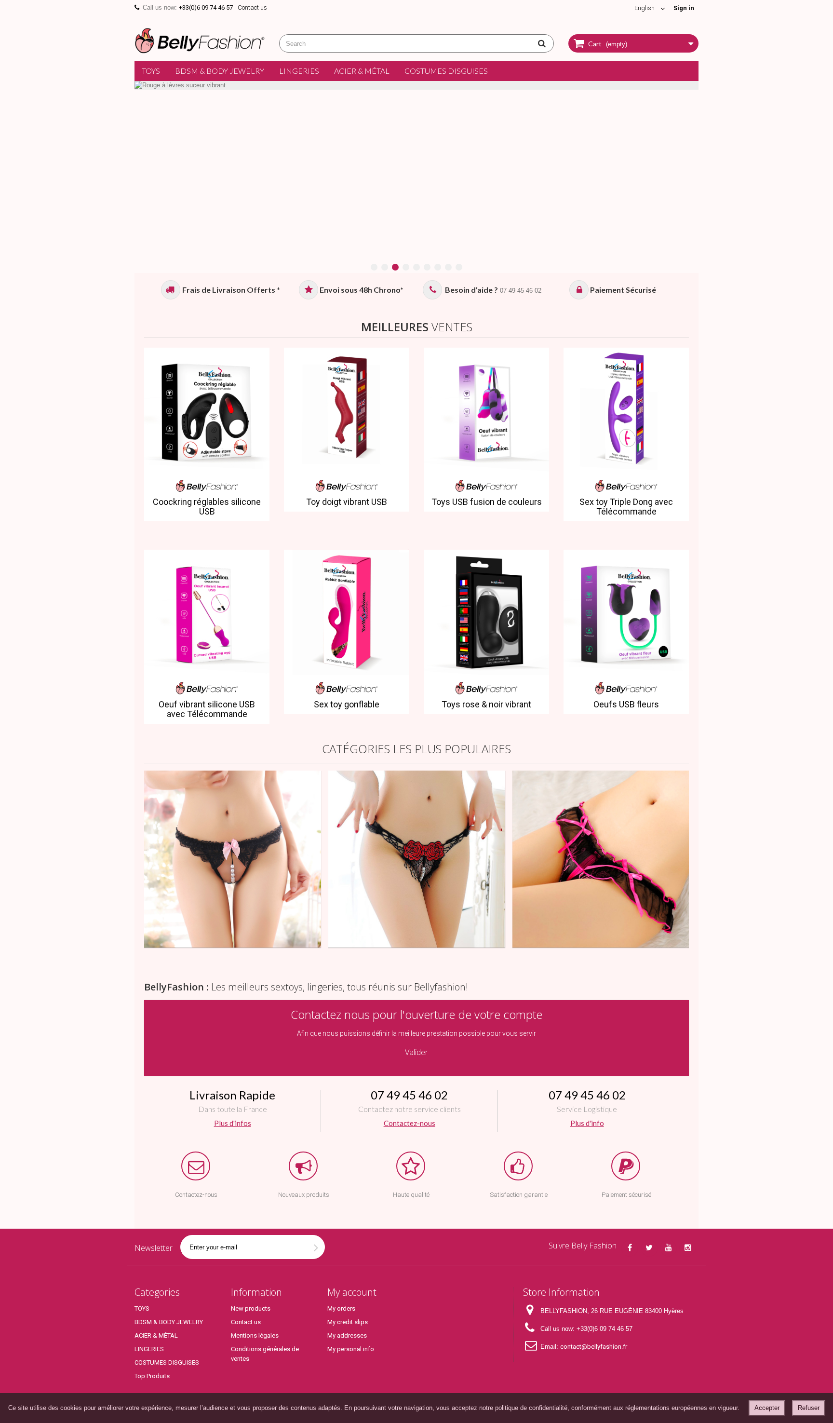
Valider (416, 1052)
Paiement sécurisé (626, 1194)
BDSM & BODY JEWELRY (219, 70)
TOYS (151, 70)
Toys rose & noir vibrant (486, 704)
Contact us (252, 7)
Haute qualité (411, 1194)
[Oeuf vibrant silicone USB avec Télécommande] (206, 612)
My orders (341, 1308)
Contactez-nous (409, 1123)
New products (250, 1308)
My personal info (350, 1349)
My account (351, 1292)
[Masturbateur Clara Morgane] (232, 859)
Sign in (683, 8)
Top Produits (152, 1376)
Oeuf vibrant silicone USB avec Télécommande (207, 709)
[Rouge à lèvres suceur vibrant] (416, 85)
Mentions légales (255, 1335)
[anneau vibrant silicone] (416, 859)
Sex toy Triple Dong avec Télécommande (626, 506)
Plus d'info (587, 1123)
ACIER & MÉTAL (362, 70)
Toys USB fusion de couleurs (486, 502)
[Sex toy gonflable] (346, 612)
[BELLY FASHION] (199, 39)
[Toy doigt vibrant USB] (346, 410)
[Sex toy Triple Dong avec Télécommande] (626, 410)
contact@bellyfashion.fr (593, 1346)
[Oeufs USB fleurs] (626, 612)
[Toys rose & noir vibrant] (486, 612)
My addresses (347, 1335)
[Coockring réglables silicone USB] (206, 410)
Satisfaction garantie (519, 1194)
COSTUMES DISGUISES (446, 70)
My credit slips (347, 1322)
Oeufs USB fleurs (626, 704)
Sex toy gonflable (346, 704)
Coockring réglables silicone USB (207, 506)
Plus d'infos (232, 1123)
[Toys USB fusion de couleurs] (486, 410)
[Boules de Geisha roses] (600, 859)
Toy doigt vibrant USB (346, 502)
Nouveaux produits (303, 1194)
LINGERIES (299, 70)
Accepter (766, 1407)
